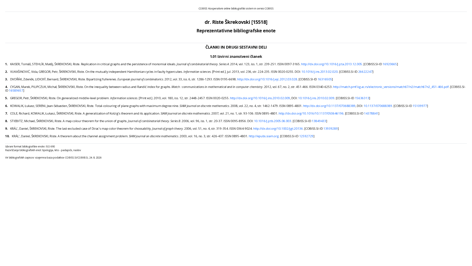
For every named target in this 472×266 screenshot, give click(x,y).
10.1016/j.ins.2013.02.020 (319, 71)
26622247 (365, 71)
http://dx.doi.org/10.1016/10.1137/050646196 (311, 113)
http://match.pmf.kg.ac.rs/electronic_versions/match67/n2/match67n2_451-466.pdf (391, 87)
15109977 (420, 106)
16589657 (16, 90)
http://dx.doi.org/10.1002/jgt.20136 (278, 128)
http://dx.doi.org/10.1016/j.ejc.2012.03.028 (267, 79)
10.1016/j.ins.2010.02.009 (316, 98)
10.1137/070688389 (378, 106)
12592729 (306, 136)
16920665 (390, 64)
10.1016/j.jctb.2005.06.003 (272, 121)
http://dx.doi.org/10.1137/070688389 (329, 106)
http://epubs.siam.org (264, 136)
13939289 (330, 128)
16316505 (325, 79)
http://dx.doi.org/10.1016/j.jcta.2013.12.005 (331, 64)
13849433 (319, 121)
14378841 (371, 113)
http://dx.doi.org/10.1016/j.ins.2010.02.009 (260, 98)
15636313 (362, 98)
